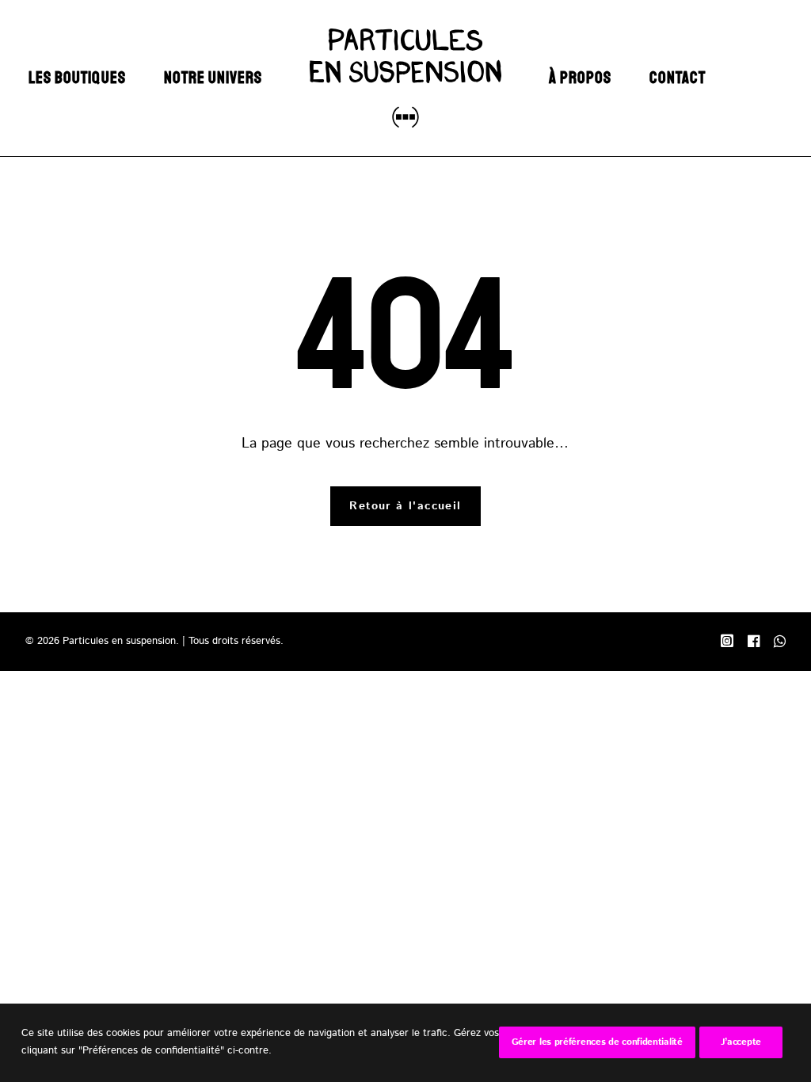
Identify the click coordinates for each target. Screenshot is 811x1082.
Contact (677, 77)
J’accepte (741, 1042)
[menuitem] (77, 78)
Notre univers (213, 77)
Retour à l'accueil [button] (405, 506)
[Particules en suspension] (405, 78)
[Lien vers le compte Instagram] (727, 644)
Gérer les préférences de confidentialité (597, 1042)
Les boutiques (77, 77)
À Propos (580, 77)
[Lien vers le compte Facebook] (754, 644)
